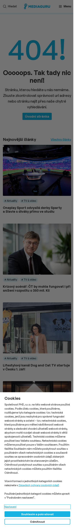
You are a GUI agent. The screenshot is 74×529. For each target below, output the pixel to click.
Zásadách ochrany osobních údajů (38, 485)
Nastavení (10, 506)
